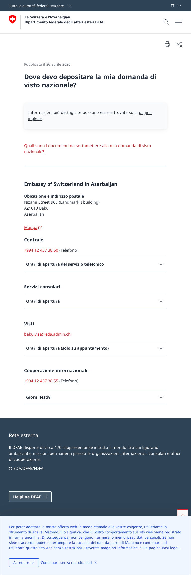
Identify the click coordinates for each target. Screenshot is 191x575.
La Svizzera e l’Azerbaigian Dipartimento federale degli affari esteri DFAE (64, 19)
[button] (182, 514)
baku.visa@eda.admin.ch (47, 334)
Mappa (30, 227)
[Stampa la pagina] (167, 44)
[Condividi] (179, 44)
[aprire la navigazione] (178, 22)
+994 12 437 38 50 (41, 250)
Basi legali (170, 547)
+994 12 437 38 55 (41, 381)
